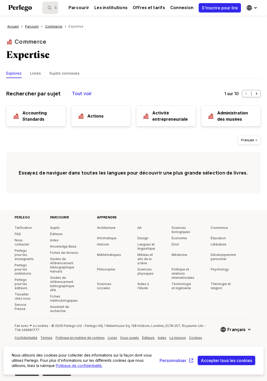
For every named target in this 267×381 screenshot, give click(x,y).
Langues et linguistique (146, 246)
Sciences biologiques (181, 230)
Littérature (218, 244)
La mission (177, 338)
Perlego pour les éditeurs (21, 284)
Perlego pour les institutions (23, 269)
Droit (175, 244)
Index (54, 240)
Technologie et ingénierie (181, 286)
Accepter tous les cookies (226, 360)
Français (247, 140)
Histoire (103, 244)
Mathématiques (109, 255)
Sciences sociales (104, 286)
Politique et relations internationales (183, 273)
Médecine (179, 255)
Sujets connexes (64, 73)
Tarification (23, 228)
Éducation (218, 238)
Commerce (30, 42)
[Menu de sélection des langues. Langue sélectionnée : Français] (252, 8)
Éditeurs (56, 234)
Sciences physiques (145, 271)
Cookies (195, 338)
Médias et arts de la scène (145, 259)
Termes (46, 338)
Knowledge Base (63, 246)
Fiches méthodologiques (64, 298)
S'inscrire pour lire (220, 7)
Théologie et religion (221, 286)
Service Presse (20, 307)
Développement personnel (223, 257)
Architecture (106, 228)
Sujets (55, 228)
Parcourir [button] (79, 7)
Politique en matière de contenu (80, 340)
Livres (35, 73)
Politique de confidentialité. (79, 365)
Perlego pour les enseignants (24, 255)
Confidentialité (26, 338)
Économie (179, 238)
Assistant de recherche (59, 309)
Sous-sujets (129, 338)
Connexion (181, 7)
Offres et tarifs (149, 7)
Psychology (220, 269)
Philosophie (106, 269)
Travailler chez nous (23, 296)
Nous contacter (22, 242)
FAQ (18, 234)
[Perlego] (20, 8)
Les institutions (111, 7)
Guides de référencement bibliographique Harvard (62, 265)
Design (142, 238)
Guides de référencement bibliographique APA (62, 284)
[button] (246, 93)
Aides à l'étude (143, 286)
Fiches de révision (64, 253)
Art (139, 228)
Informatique (107, 238)
